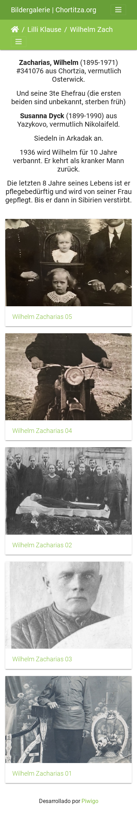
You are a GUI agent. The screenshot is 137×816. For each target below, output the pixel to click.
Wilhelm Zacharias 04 (42, 430)
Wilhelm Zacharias (99, 29)
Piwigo (89, 801)
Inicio (15, 29)
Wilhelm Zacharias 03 (42, 659)
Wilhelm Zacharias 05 (42, 316)
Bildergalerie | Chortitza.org (53, 10)
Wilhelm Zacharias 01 (42, 773)
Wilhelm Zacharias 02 (42, 545)
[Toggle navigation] (118, 10)
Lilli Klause (44, 29)
